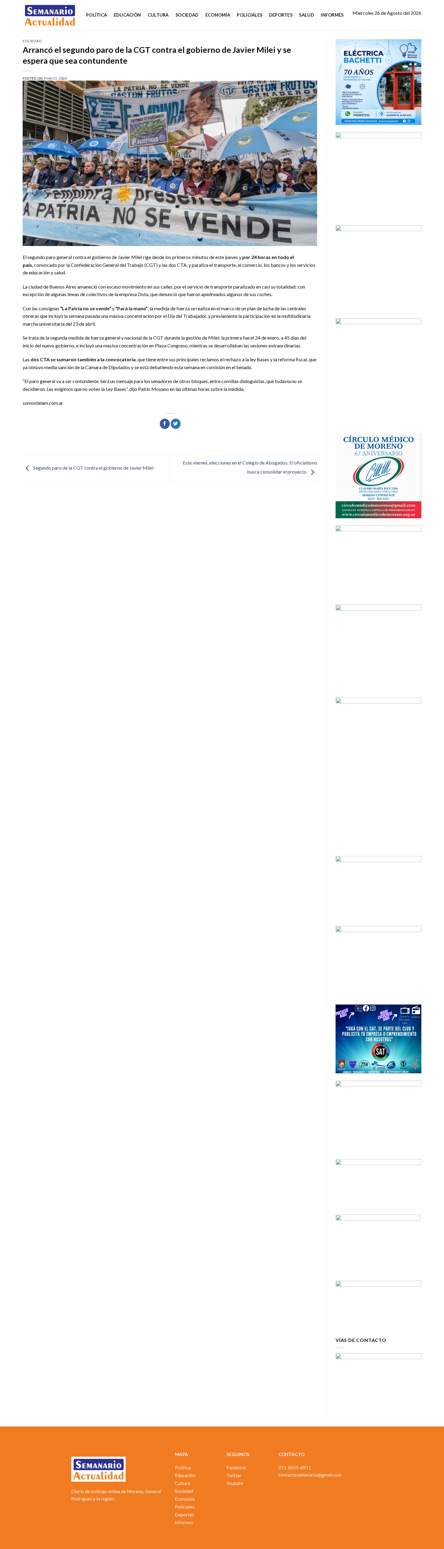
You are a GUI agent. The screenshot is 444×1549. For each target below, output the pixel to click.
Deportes (280, 15)
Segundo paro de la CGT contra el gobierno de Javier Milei (92, 468)
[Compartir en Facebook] (165, 424)
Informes (332, 15)
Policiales (249, 15)
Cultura (158, 15)
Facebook (236, 1467)
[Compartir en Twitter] (176, 424)
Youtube (235, 1483)
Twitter (234, 1475)
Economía (217, 15)
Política (96, 15)
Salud (306, 15)
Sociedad (186, 15)
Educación (127, 15)
